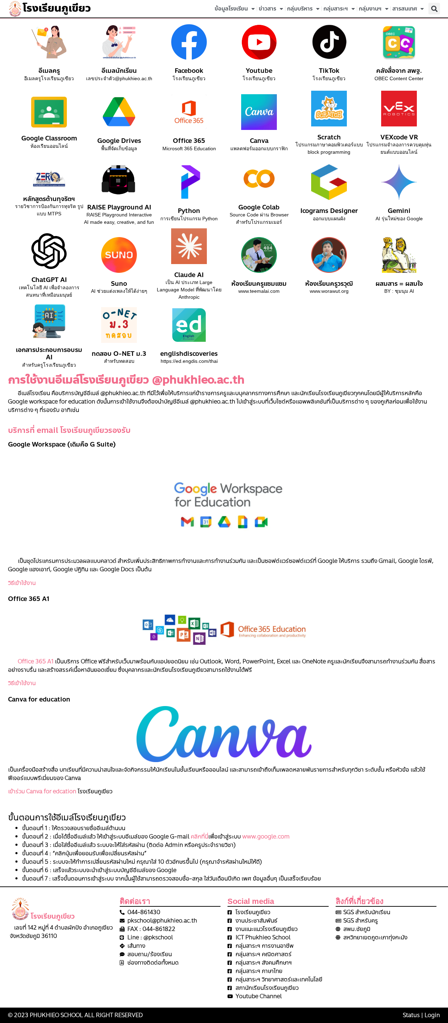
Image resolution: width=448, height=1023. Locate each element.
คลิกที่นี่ (199, 836)
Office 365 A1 (31, 661)
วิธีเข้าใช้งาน (22, 583)
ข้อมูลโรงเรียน (231, 8)
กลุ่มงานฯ (370, 8)
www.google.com (266, 836)
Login (432, 1015)
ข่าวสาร (267, 8)
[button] (434, 8)
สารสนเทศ (404, 8)
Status (411, 1015)
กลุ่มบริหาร (300, 8)
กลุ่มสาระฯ (335, 8)
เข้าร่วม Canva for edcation (42, 791)
